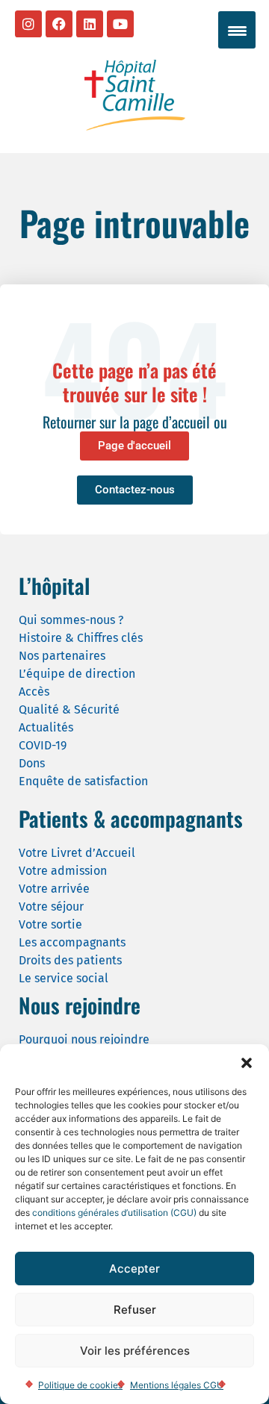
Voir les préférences (135, 1351)
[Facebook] (59, 23)
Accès (34, 691)
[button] (246, 1062)
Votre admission (63, 871)
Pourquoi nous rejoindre (84, 1039)
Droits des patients (70, 960)
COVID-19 (43, 745)
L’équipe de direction (77, 674)
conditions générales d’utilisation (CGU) (114, 1212)
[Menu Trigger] (237, 30)
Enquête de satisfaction (83, 781)
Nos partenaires (62, 656)
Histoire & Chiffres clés (81, 638)
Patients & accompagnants (131, 818)
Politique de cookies (80, 1385)
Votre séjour (51, 906)
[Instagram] (28, 23)
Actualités (46, 727)
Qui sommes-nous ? (71, 620)
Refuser (135, 1309)
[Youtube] (120, 23)
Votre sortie (50, 924)
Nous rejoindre (79, 1005)
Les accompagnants (72, 942)
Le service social (63, 978)
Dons (32, 763)
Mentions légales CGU (176, 1385)
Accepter (134, 1268)
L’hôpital (54, 585)
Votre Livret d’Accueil (77, 853)
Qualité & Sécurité (69, 709)
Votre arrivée (54, 889)
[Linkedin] (89, 23)
